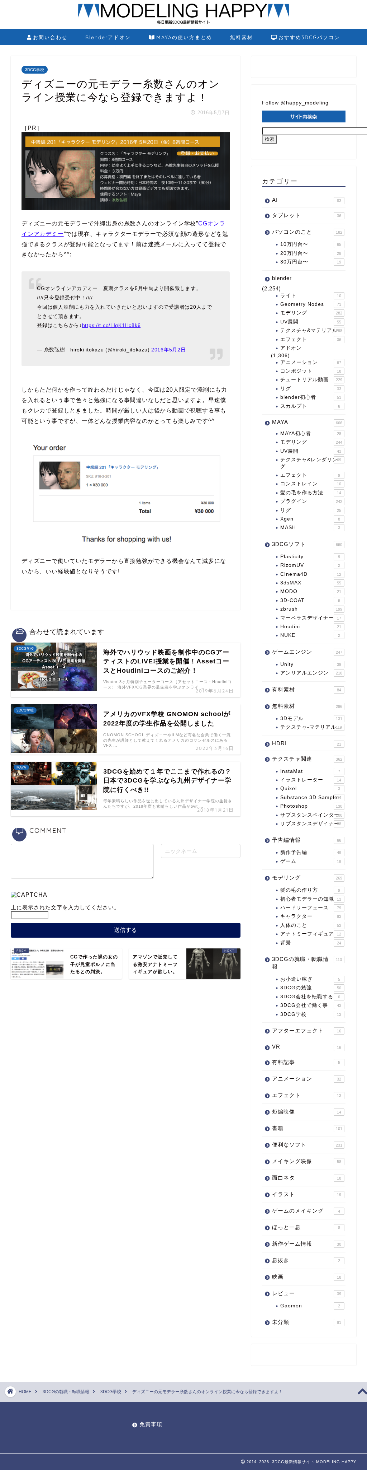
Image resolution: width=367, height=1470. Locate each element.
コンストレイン (310, 483)
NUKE (310, 635)
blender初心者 (310, 397)
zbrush (311, 609)
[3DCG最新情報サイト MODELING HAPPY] (183, 23)
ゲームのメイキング (306, 1211)
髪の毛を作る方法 (310, 492)
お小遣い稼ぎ (310, 979)
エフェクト (310, 339)
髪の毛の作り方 (310, 890)
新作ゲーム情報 (306, 1244)
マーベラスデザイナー (310, 618)
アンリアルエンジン (311, 673)
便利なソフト (307, 1145)
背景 (310, 943)
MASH (310, 527)
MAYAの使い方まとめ (184, 37)
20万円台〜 (310, 253)
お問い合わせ (50, 37)
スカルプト (310, 406)
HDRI (306, 743)
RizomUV (310, 565)
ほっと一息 (306, 1227)
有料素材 (306, 689)
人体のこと (310, 925)
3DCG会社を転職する (310, 996)
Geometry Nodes (310, 304)
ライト (310, 295)
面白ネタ (306, 1178)
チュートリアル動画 (311, 379)
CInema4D (310, 574)
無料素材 (241, 37)
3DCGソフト (307, 544)
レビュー (306, 1293)
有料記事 (306, 1062)
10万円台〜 (310, 244)
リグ (310, 388)
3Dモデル (311, 718)
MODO (310, 591)
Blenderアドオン (108, 37)
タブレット (306, 215)
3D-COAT (310, 600)
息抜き (306, 1260)
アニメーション (310, 362)
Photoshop (311, 806)
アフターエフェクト (306, 1030)
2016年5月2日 (168, 350)
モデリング (311, 313)
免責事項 (150, 1424)
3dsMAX (310, 582)
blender (282, 278)
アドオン (291, 348)
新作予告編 (310, 852)
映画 (306, 1277)
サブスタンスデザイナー (310, 823)
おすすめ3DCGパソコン (309, 37)
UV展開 (310, 322)
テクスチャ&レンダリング (310, 463)
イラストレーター (310, 780)
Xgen (310, 519)
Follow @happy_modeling (295, 103)
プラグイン (311, 501)
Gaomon (310, 1305)
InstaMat (310, 771)
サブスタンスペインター (311, 815)
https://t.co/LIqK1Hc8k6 (111, 325)
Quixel (310, 788)
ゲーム (310, 861)
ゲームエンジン (307, 652)
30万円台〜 (310, 262)
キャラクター (310, 916)
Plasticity (310, 556)
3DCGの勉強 (310, 987)
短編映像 (306, 1112)
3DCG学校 (34, 69)
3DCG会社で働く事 (310, 1005)
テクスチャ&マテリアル (311, 330)
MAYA (307, 422)
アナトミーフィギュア (310, 934)
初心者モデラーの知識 (310, 899)
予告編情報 (306, 840)
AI (306, 200)
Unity (310, 664)
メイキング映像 (306, 1161)
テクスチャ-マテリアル (311, 727)
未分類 (306, 1322)
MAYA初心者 (310, 433)
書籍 (307, 1128)
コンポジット (310, 371)
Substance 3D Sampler (310, 797)
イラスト (306, 1194)
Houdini (310, 626)
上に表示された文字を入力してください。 (65, 907)
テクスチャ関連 (307, 759)
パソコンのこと (307, 232)
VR (306, 1047)
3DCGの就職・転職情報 (307, 963)
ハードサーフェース (310, 907)
